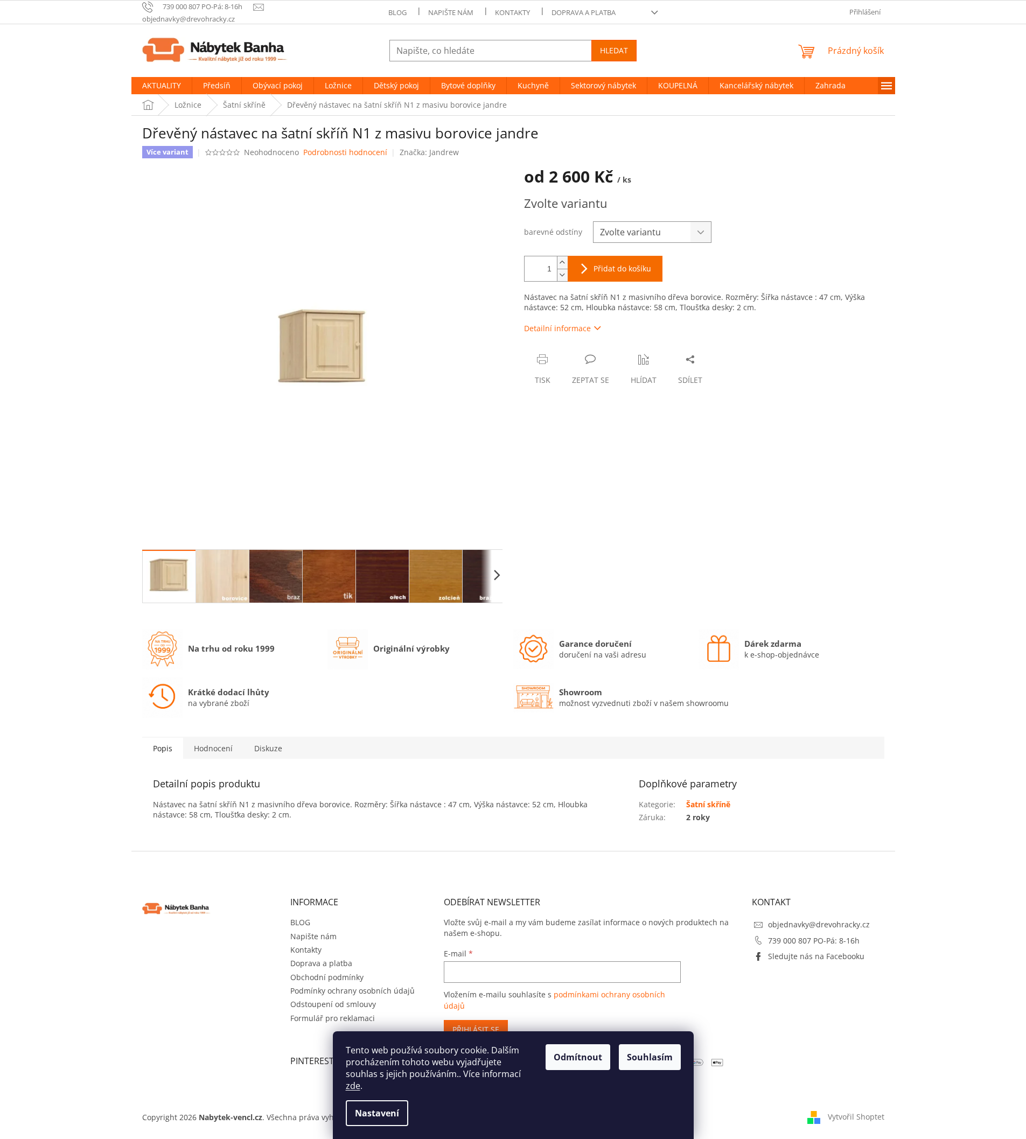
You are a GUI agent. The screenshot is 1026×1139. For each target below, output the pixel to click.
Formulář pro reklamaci (332, 1018)
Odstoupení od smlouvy (333, 1004)
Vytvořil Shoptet (856, 1116)
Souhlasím (650, 1057)
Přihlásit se (475, 1029)
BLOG (397, 12)
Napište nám (450, 12)
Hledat (614, 50)
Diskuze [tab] (268, 748)
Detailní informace (557, 328)
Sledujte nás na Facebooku (816, 956)
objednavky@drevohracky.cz (819, 924)
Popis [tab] (162, 748)
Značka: (429, 152)
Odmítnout (578, 1057)
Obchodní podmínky (327, 977)
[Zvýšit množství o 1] (562, 262)
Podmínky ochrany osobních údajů (352, 991)
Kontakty (512, 12)
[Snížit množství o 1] (562, 275)
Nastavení (377, 1113)
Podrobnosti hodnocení (345, 152)
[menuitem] (161, 85)
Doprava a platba (584, 12)
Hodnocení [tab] (213, 748)
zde (353, 1086)
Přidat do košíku (622, 268)
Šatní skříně (708, 804)
